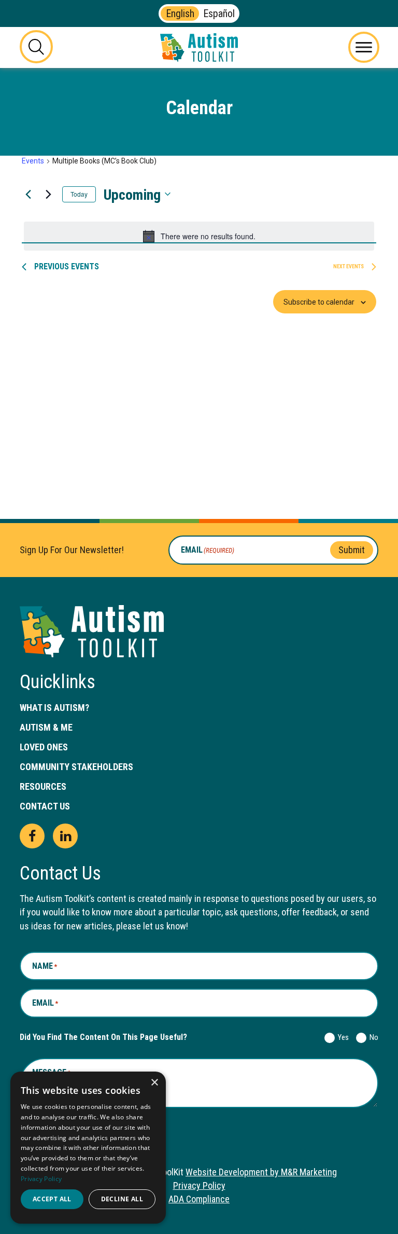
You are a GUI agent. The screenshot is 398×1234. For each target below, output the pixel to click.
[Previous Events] (28, 194)
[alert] (199, 236)
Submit (351, 549)
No (371, 1037)
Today (79, 193)
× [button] (154, 1083)
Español (219, 13)
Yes (341, 1037)
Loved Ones (44, 747)
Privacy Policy (199, 1185)
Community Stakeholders (76, 766)
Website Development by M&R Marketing (261, 1172)
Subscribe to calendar (318, 302)
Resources (43, 786)
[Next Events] (48, 194)
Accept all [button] (52, 1199)
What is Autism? (54, 707)
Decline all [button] (122, 1199)
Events (33, 161)
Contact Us (45, 806)
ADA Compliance (199, 1199)
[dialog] (88, 1148)
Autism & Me (46, 727)
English (180, 13)
